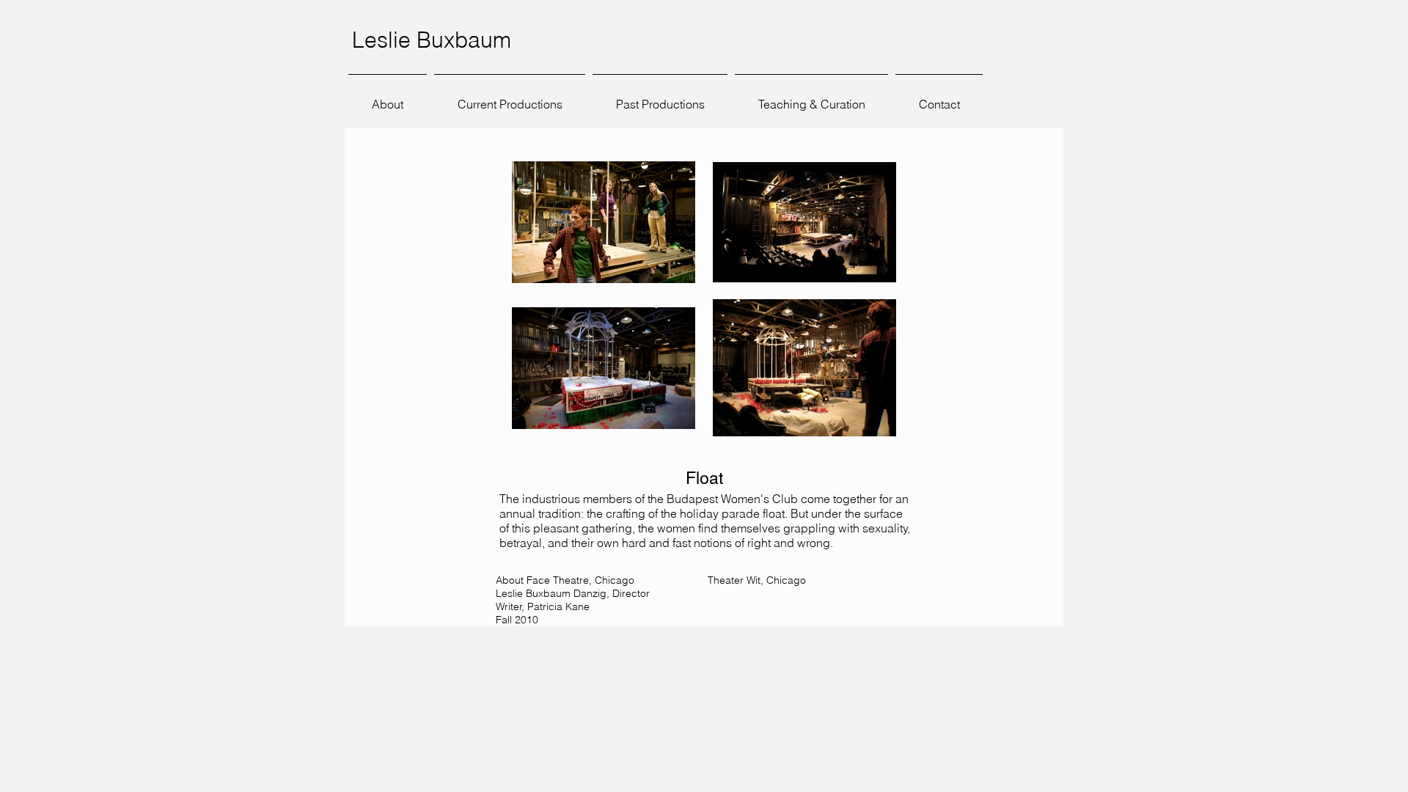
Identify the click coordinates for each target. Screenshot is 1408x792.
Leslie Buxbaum (431, 40)
